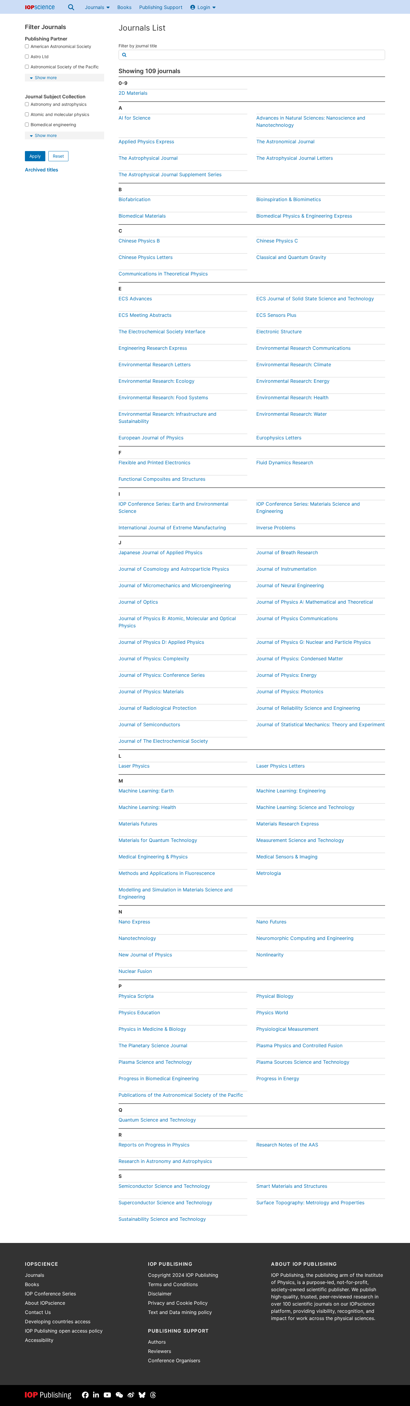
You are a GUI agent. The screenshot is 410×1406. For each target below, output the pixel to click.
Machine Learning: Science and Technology (305, 807)
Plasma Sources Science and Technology (302, 1062)
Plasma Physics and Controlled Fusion (299, 1045)
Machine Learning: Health (147, 807)
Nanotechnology (137, 938)
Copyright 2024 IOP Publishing (183, 1275)
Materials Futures (138, 824)
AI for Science (134, 118)
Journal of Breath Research (287, 552)
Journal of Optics (138, 602)
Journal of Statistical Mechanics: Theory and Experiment (320, 724)
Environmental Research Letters (155, 364)
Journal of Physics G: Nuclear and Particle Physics (313, 642)
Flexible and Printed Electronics (154, 462)
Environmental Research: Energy (293, 381)
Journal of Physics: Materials (151, 691)
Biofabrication (134, 199)
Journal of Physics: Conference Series (162, 675)
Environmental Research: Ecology (156, 381)
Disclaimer (160, 1294)
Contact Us (38, 1312)
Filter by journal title (138, 45)
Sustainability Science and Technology (162, 1219)
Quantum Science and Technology (157, 1120)
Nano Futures (271, 922)
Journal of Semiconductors (149, 724)
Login (203, 7)
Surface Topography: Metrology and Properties (310, 1202)
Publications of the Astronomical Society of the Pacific (181, 1095)
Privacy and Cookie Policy (178, 1303)
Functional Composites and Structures (162, 479)
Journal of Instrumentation (286, 569)
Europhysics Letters (278, 438)
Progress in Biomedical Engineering (159, 1078)
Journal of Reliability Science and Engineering (308, 708)
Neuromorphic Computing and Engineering (305, 938)
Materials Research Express (287, 824)
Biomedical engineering (53, 124)
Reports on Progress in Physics (154, 1145)
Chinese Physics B (139, 241)
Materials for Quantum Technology (158, 840)
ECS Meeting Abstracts (145, 315)
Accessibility (39, 1340)
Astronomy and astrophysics (58, 104)
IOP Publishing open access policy (64, 1331)
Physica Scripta (136, 996)
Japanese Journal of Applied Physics (160, 552)
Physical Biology (275, 996)
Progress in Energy (277, 1078)
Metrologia (268, 873)
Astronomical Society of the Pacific (65, 66)
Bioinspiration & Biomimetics (288, 199)
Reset (58, 156)
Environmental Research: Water (291, 414)
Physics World (272, 1012)
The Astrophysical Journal (148, 158)
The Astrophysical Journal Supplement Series (170, 174)
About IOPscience (45, 1303)
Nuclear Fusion (135, 971)
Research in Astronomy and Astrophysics (165, 1161)
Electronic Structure (279, 331)
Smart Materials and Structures (291, 1186)
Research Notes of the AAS (287, 1145)
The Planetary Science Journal (153, 1045)
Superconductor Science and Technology (165, 1202)
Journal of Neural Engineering (290, 585)
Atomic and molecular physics (60, 114)
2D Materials (133, 93)
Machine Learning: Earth (146, 791)
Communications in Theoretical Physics (163, 274)
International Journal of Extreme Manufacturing (172, 528)
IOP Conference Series (50, 1294)
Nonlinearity (270, 955)
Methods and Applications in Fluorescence (167, 873)
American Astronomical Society (61, 46)
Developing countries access (57, 1321)
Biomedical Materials (142, 216)
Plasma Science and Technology (155, 1062)
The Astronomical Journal (285, 141)
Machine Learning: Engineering (291, 791)
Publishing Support (160, 7)
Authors (157, 1342)
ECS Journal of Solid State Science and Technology (315, 299)
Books (124, 7)
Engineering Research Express (153, 348)
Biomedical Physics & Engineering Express (304, 216)
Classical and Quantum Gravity (291, 257)
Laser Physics (134, 766)
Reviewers (159, 1351)
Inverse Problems (275, 528)
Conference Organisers (174, 1360)
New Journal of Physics (145, 955)
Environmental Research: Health (292, 397)
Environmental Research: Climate (293, 364)
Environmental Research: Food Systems (163, 397)
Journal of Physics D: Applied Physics (161, 642)
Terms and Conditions (173, 1284)
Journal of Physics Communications (297, 618)
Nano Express (134, 922)
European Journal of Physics (151, 438)
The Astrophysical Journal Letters (294, 158)
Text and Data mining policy (180, 1312)
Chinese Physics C (277, 241)
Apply (35, 156)
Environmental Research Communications (303, 348)
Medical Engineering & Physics (153, 857)
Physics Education (139, 1012)
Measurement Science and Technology (300, 840)
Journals (94, 7)
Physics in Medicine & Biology (152, 1029)
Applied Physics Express (146, 141)
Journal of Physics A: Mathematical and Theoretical (314, 602)
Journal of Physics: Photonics (289, 691)
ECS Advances (135, 299)
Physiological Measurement (287, 1029)
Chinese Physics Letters (146, 257)
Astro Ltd (40, 56)
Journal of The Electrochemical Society (163, 741)
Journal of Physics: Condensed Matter (299, 658)
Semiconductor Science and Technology (164, 1186)
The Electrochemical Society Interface (162, 331)
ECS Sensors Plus (276, 315)
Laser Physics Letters (280, 766)
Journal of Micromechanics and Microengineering (175, 585)
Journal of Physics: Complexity (154, 658)
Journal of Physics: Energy (286, 675)
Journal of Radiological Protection (157, 708)
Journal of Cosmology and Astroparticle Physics (174, 569)
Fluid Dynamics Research (284, 462)
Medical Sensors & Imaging (287, 857)
